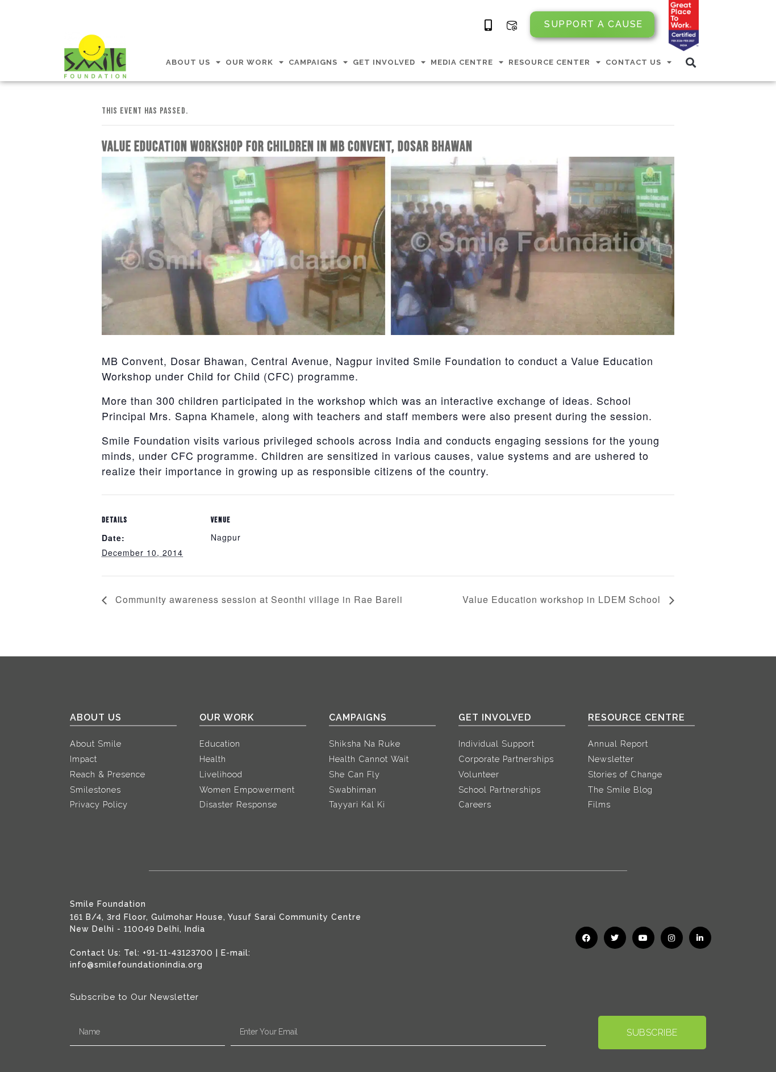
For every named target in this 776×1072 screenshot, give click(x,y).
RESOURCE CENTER (549, 62)
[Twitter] (615, 938)
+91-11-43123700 (178, 952)
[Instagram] (672, 938)
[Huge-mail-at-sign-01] (511, 25)
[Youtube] (643, 938)
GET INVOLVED (384, 62)
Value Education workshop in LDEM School (563, 599)
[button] (691, 62)
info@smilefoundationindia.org (136, 964)
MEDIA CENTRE (462, 62)
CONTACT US (633, 62)
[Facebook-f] (586, 938)
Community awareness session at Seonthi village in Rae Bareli (257, 599)
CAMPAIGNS (313, 62)
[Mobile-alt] (488, 25)
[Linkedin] (700, 938)
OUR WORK (249, 62)
